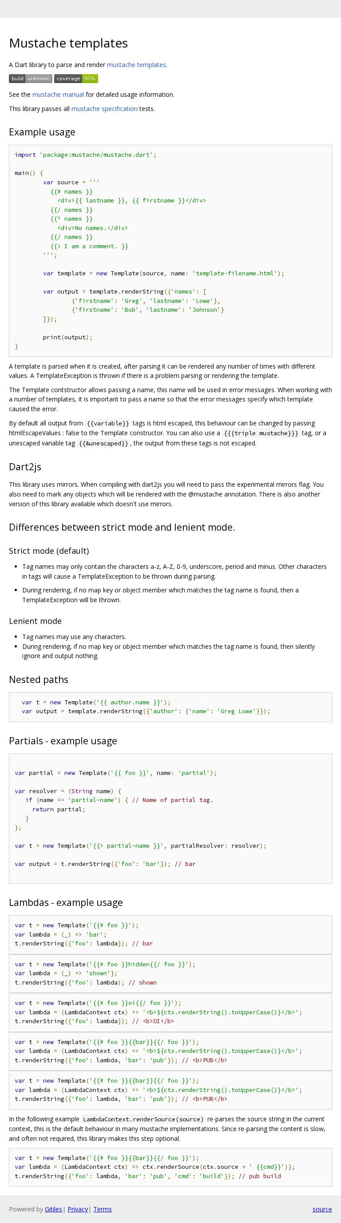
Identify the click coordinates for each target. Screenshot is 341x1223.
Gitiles (53, 1209)
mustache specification (104, 108)
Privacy (77, 1209)
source (322, 1209)
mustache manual (58, 94)
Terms (102, 1209)
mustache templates (136, 64)
